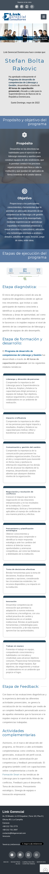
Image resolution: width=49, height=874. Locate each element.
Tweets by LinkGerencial (11, 844)
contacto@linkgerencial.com (14, 833)
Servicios (41, 862)
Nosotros (15, 862)
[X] (17, 7)
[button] (44, 16)
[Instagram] (32, 7)
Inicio (6, 862)
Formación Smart (10, 774)
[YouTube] (27, 7)
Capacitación (28, 862)
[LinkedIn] (22, 7)
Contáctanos (29, 864)
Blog (18, 864)
